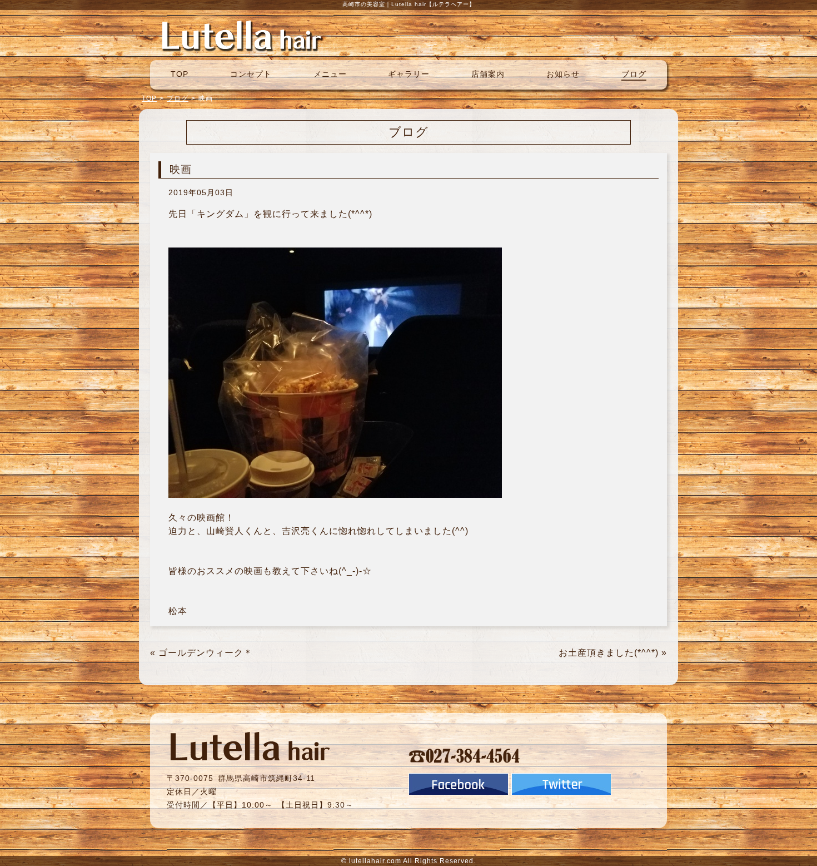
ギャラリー (409, 74)
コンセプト (251, 74)
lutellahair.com (375, 861)
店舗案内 (488, 74)
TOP (179, 74)
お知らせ (563, 74)
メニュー (330, 74)
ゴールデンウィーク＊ (205, 652)
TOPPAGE (241, 35)
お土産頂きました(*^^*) (609, 652)
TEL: (465, 755)
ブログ (633, 74)
